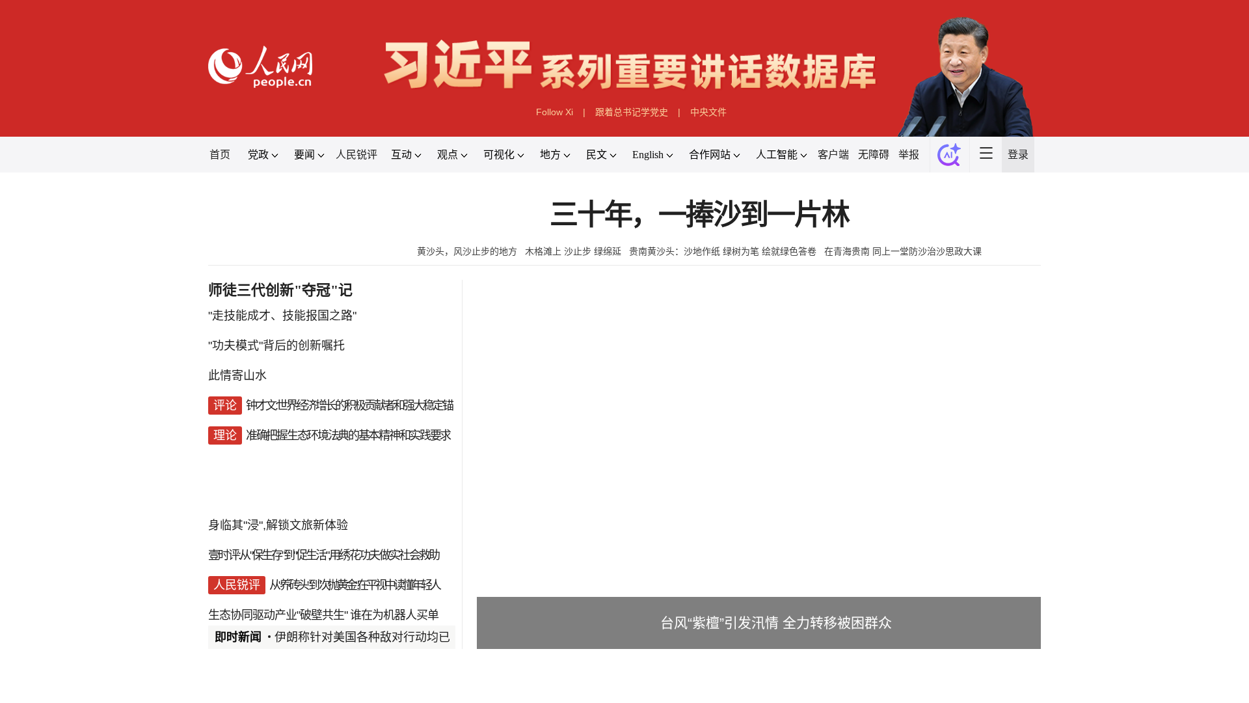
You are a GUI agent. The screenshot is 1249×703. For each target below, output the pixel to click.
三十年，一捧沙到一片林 (699, 215)
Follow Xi (554, 112)
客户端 (833, 154)
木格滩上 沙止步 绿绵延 (573, 251)
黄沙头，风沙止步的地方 (467, 251)
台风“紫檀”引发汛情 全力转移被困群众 (776, 622)
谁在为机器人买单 (394, 615)
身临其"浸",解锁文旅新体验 (278, 525)
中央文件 (708, 112)
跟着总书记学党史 (631, 112)
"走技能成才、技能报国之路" (282, 315)
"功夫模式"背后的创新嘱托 (276, 345)
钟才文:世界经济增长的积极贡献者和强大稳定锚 (349, 405)
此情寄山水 (237, 375)
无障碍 (873, 154)
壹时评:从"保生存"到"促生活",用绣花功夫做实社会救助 (323, 555)
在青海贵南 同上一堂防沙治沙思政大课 (903, 251)
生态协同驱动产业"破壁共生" (277, 615)
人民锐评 (356, 154)
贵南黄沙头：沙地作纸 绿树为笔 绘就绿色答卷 (722, 251)
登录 (1018, 154)
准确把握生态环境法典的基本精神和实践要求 (348, 435)
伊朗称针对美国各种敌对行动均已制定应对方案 (397, 637)
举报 (908, 154)
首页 (219, 154)
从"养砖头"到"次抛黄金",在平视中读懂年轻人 (354, 585)
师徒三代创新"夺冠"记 (280, 290)
